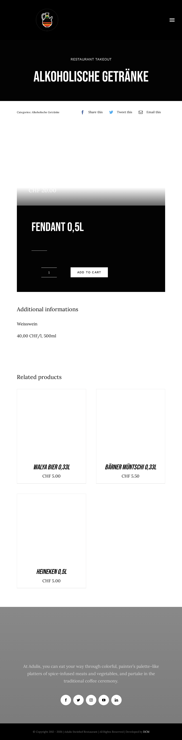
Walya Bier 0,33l (51, 467)
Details (65, 424)
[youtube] (104, 700)
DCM (146, 731)
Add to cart (89, 272)
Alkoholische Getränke (45, 112)
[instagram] (91, 700)
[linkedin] (116, 700)
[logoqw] (47, 11)
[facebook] (66, 700)
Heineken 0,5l (51, 572)
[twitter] (78, 700)
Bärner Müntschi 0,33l (130, 467)
